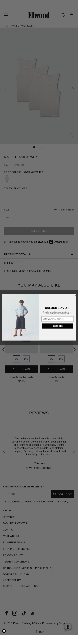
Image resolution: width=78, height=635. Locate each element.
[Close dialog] (75, 296)
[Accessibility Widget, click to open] (4, 631)
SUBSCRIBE (58, 326)
